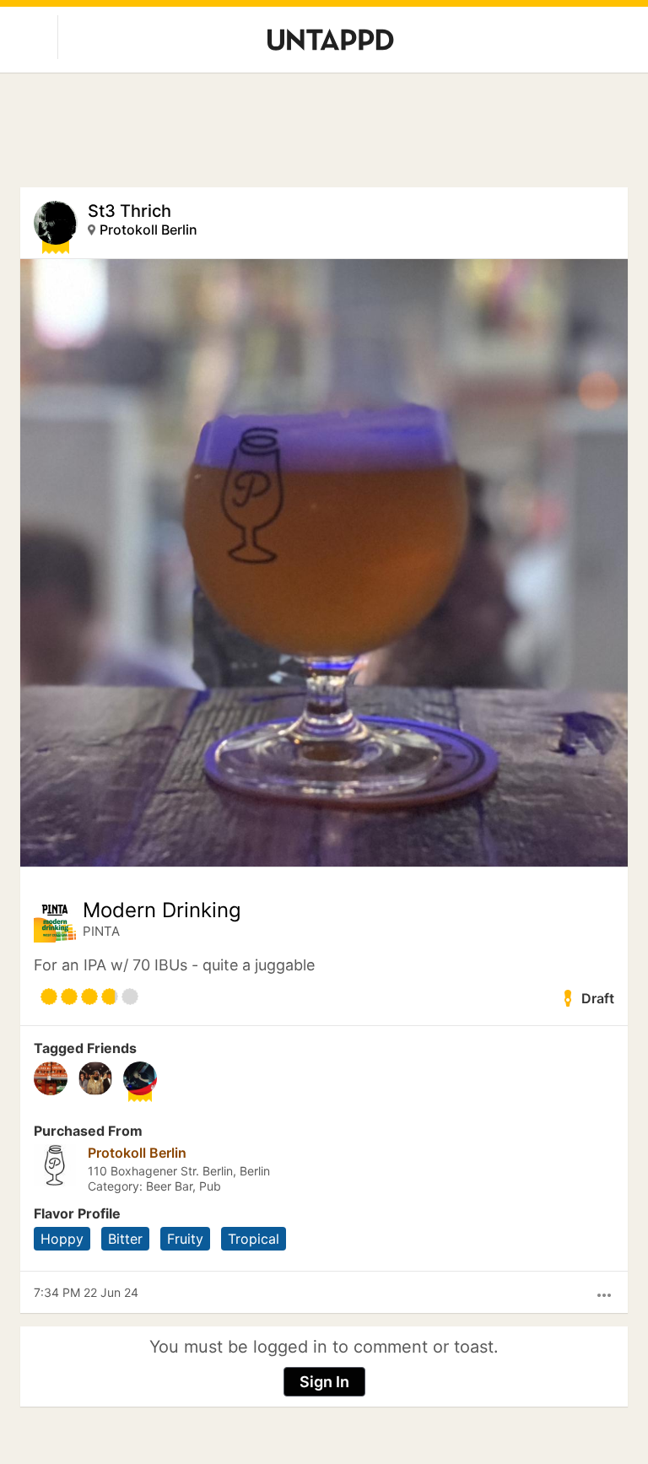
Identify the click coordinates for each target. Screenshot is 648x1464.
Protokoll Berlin (148, 229)
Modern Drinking (162, 910)
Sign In (324, 1382)
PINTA (101, 931)
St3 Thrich (129, 211)
